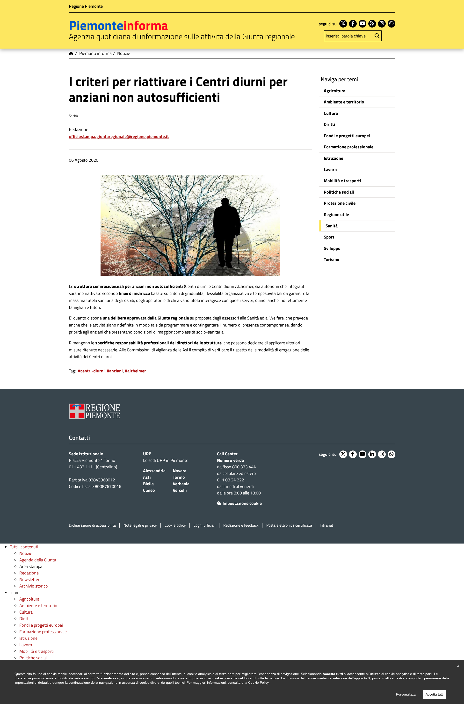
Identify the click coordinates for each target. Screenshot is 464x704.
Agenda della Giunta (37, 560)
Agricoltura (334, 90)
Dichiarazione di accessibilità (92, 525)
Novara (179, 470)
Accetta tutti (434, 694)
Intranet (326, 525)
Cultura (331, 113)
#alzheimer (135, 371)
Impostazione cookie (242, 503)
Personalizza (406, 694)
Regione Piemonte (86, 6)
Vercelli (180, 490)
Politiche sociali (339, 192)
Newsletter (29, 579)
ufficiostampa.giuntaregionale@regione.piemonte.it (119, 136)
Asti (147, 477)
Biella (148, 483)
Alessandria (154, 470)
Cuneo (149, 490)
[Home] (71, 53)
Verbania (181, 483)
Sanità (332, 226)
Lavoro (330, 169)
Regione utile (336, 214)
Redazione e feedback (241, 525)
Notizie (25, 553)
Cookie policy (175, 525)
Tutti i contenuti (24, 547)
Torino (179, 477)
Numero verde (230, 460)
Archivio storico (33, 586)
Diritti (329, 124)
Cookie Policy (258, 682)
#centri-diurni (91, 371)
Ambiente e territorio (344, 102)
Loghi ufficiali (205, 525)
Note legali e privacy (140, 525)
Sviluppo (332, 248)
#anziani (115, 371)
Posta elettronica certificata (289, 525)
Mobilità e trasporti (342, 180)
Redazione (29, 573)
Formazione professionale (348, 147)
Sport (329, 237)
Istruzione (333, 158)
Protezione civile (339, 203)
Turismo (331, 259)
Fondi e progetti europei (347, 135)
